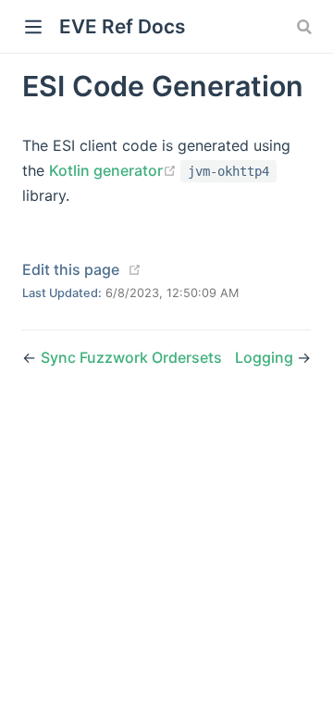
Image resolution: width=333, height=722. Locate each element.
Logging (266, 357)
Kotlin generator (114, 170)
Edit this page (70, 269)
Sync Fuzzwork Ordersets (131, 357)
